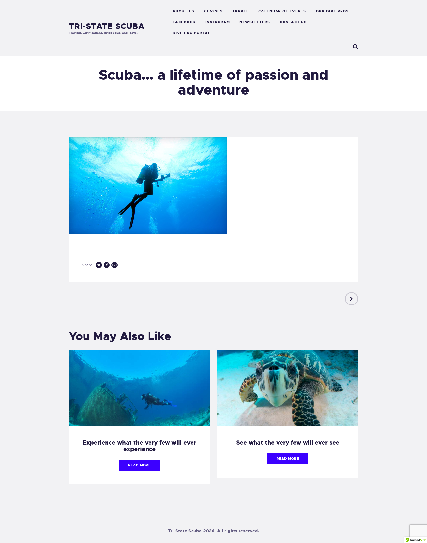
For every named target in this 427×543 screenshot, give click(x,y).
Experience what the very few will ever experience (139, 445)
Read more (139, 465)
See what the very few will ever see (287, 442)
